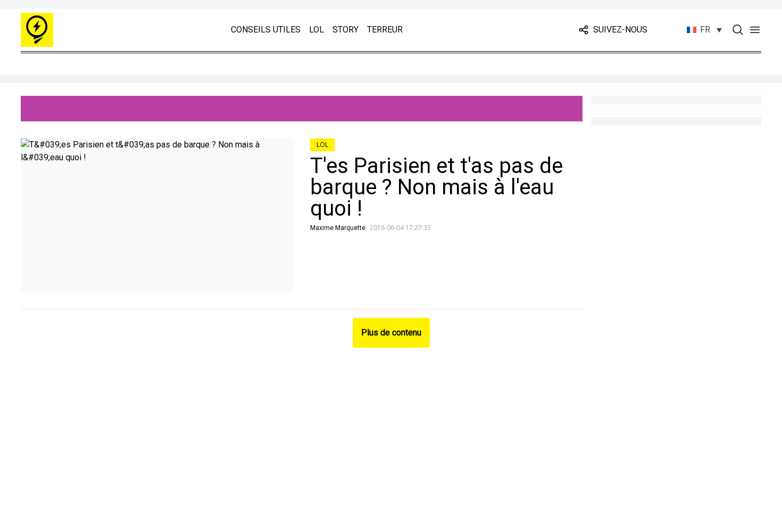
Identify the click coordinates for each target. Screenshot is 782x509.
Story (345, 29)
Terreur (385, 29)
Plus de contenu (391, 332)
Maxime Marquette (337, 228)
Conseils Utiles (266, 29)
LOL (316, 29)
